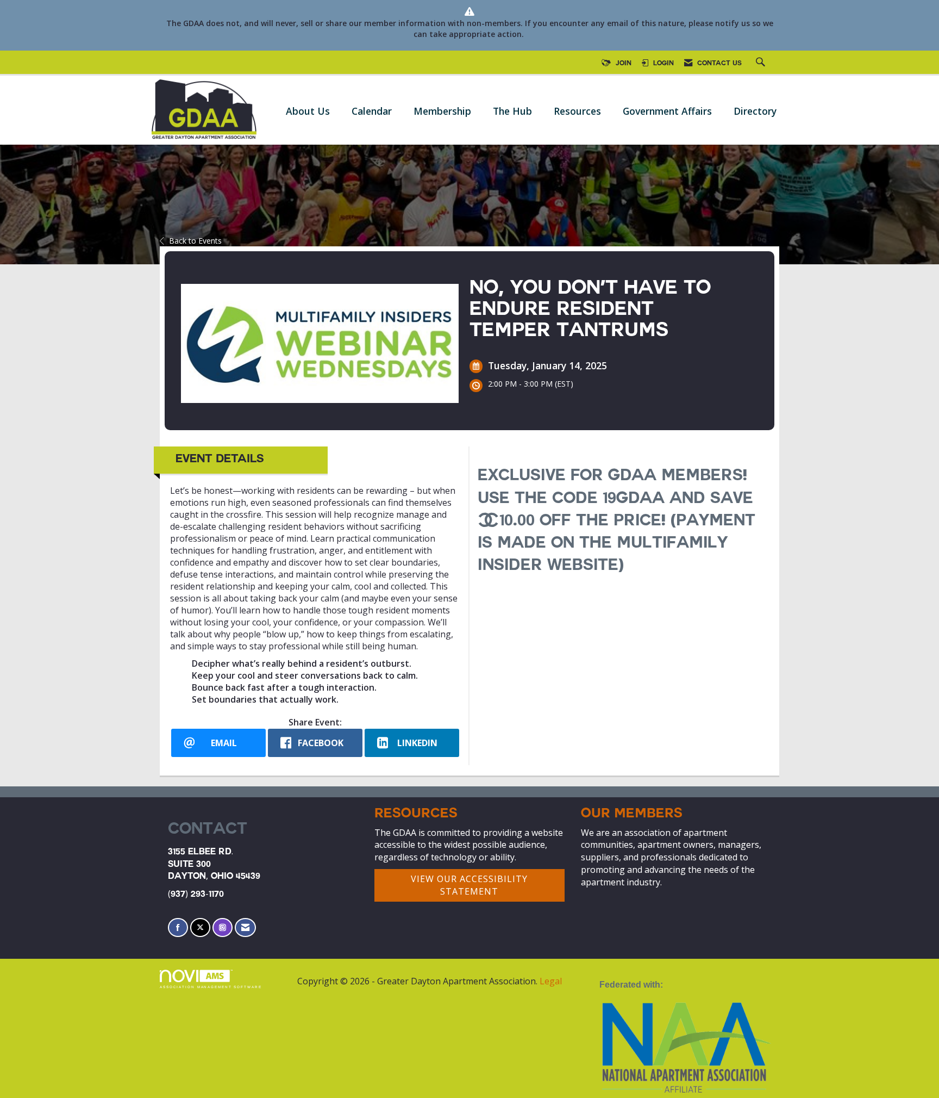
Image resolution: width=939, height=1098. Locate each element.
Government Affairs (667, 110)
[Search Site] (762, 63)
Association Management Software (211, 987)
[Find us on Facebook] (178, 927)
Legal (551, 981)
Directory (755, 110)
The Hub (512, 110)
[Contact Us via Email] (245, 927)
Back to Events (195, 240)
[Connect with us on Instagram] (222, 927)
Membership (442, 110)
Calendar (372, 110)
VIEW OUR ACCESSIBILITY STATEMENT (469, 885)
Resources (577, 110)
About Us (308, 110)
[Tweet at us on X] (200, 927)
